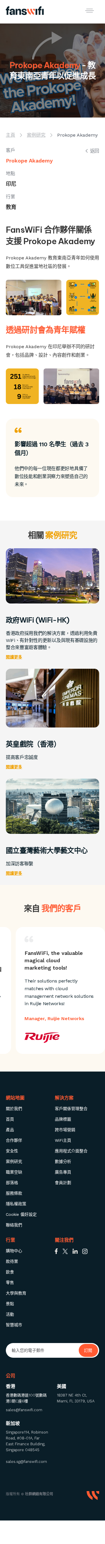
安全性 (12, 1151)
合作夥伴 (14, 1140)
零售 (10, 1282)
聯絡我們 (14, 1225)
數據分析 (63, 1161)
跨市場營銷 (65, 1129)
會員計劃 (63, 1182)
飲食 (10, 1272)
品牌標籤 (63, 1119)
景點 (10, 1303)
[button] (89, 10)
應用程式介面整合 (71, 1151)
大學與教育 (16, 1293)
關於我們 (14, 1108)
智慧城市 (14, 1324)
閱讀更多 (14, 657)
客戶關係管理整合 (71, 1108)
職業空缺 (14, 1172)
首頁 (10, 1119)
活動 (10, 1314)
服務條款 (14, 1193)
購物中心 (14, 1250)
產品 (10, 1129)
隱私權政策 (16, 1203)
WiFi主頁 (63, 1140)
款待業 (12, 1261)
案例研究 (14, 1161)
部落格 (12, 1182)
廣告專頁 (63, 1172)
